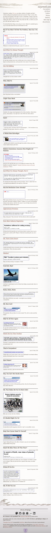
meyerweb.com (44, 6)
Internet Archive (8, 527)
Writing (48, 15)
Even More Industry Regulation (13, 221)
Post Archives (46, 9)
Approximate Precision (10, 209)
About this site (46, 22)
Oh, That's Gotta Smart (10, 238)
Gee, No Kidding (8, 66)
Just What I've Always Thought (13, 50)
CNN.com (14, 13)
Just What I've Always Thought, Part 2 (15, 171)
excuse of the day (25, 516)
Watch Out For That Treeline (12, 333)
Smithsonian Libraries (41, 526)
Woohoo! (6, 253)
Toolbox (47, 13)
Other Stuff (46, 20)
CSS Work (47, 11)
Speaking (47, 17)
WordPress (22, 522)
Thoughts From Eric (7, 522)
